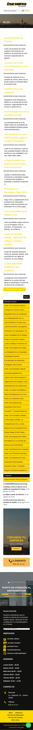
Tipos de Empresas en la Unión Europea (16, 394)
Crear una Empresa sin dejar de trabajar (16, 348)
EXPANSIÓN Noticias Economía (16, 484)
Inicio (11, 713)
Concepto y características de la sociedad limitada (15, 411)
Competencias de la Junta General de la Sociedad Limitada (14, 424)
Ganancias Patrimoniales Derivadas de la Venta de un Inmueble (15, 462)
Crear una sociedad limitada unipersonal (15, 416)
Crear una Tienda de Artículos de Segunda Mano (15, 454)
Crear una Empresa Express (14, 305)
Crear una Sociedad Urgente (14, 369)
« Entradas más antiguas (14, 289)
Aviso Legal (15, 720)
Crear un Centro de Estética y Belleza (15, 390)
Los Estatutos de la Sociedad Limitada (15, 352)
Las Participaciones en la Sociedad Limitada (13, 318)
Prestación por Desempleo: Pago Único (16, 331)
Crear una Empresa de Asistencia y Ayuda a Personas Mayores (15, 403)
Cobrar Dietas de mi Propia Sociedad (14, 432)
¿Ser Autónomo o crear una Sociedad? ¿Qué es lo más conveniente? (15, 137)
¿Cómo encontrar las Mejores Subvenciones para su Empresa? (15, 163)
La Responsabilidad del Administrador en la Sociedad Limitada (15, 373)
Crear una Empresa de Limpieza (16, 449)
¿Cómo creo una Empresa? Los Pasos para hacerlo (16, 378)
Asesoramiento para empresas (14, 45)
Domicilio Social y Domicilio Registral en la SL (14, 466)
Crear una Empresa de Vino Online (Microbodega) (14, 458)
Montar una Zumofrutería (13, 445)
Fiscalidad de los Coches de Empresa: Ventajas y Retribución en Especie (16, 441)
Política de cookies (15, 717)
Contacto (18, 713)
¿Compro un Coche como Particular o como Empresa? (16, 66)
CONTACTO (16, 548)
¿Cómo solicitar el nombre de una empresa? (13, 267)
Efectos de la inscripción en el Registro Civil (15, 428)
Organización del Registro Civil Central (15, 382)
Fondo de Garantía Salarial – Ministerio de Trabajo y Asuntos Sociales (16, 339)
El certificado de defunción (14, 360)
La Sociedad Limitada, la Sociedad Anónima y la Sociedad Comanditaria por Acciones (14, 420)
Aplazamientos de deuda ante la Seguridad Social (15, 386)
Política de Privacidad (15, 715)
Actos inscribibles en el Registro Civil (16, 335)
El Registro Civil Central (13, 365)
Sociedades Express (11, 356)
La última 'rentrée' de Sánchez (13, 494)
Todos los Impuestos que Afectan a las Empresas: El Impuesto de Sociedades (14, 399)
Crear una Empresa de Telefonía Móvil (16, 437)
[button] (28, 725)
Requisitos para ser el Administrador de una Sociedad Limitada (16, 407)
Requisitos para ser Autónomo (15, 314)
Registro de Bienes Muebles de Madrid (16, 470)
